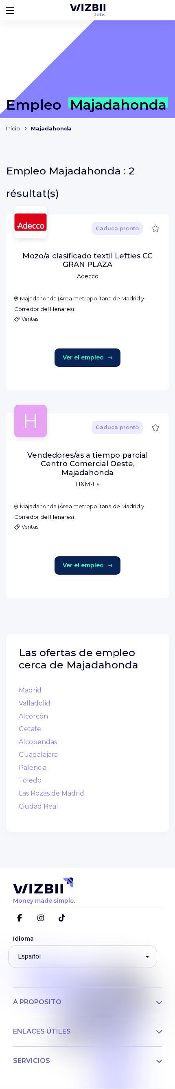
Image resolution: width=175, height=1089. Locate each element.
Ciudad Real (38, 806)
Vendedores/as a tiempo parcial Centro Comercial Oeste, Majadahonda (87, 464)
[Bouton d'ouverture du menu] (10, 10)
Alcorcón (33, 716)
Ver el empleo (83, 357)
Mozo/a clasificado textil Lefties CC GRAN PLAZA (87, 260)
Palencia (32, 768)
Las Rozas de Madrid (51, 793)
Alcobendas (38, 742)
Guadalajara (38, 754)
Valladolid (34, 703)
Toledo (30, 780)
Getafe (30, 729)
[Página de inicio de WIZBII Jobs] (87, 10)
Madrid (30, 690)
